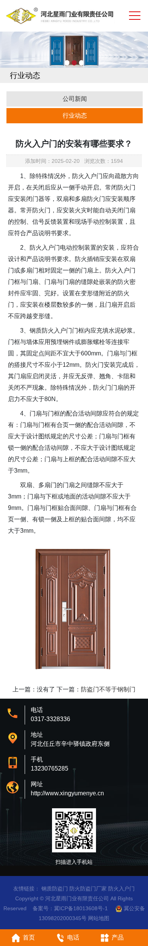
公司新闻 (75, 99)
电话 (73, 937)
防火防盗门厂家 (88, 888)
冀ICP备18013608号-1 (81, 908)
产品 (118, 937)
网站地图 (98, 918)
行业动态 (75, 115)
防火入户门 (121, 888)
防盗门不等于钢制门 (108, 689)
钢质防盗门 (54, 888)
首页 (29, 937)
